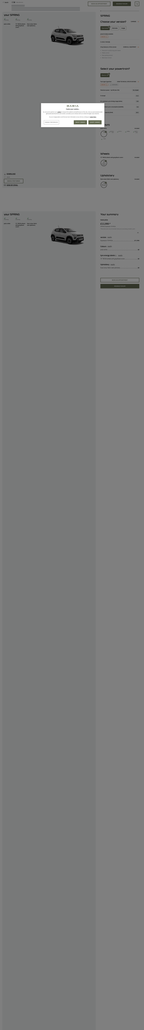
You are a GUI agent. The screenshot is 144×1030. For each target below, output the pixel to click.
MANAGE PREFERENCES (51, 122)
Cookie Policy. (93, 117)
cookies (59, 112)
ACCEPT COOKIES (95, 122)
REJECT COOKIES (80, 122)
